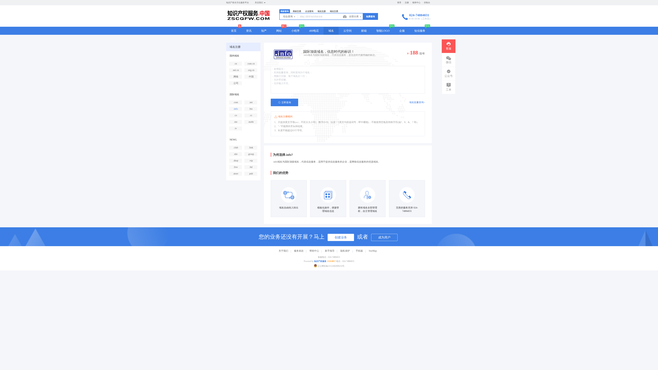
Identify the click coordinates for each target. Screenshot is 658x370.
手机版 (359, 251)
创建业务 (341, 237)
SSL (233, 38)
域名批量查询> (417, 102)
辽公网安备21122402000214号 (330, 266)
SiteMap (373, 251)
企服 (402, 30)
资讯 (249, 30)
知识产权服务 (320, 261)
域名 (331, 30)
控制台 (427, 2)
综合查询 (288, 16)
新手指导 (329, 251)
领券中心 (416, 2)
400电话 (314, 30)
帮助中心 (314, 251)
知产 (264, 30)
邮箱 (364, 30)
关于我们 (283, 251)
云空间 (347, 30)
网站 (279, 30)
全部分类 (354, 16)
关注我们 (259, 2)
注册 (407, 2)
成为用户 (384, 237)
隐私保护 (345, 251)
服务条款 (299, 251)
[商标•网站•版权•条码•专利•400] (248, 19)
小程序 (295, 30)
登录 (399, 2)
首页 (233, 30)
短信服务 (419, 30)
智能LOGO (383, 30)
